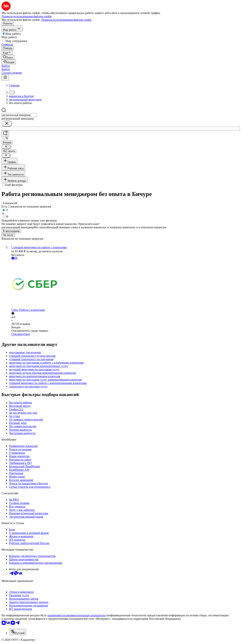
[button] (6, 65)
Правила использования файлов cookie (66, 19)
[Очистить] (7, 123)
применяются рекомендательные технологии (76, 615)
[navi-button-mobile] (5, 77)
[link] (8, 57)
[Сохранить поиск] (5, 133)
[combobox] (19, 115)
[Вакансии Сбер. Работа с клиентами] (124, 284)
